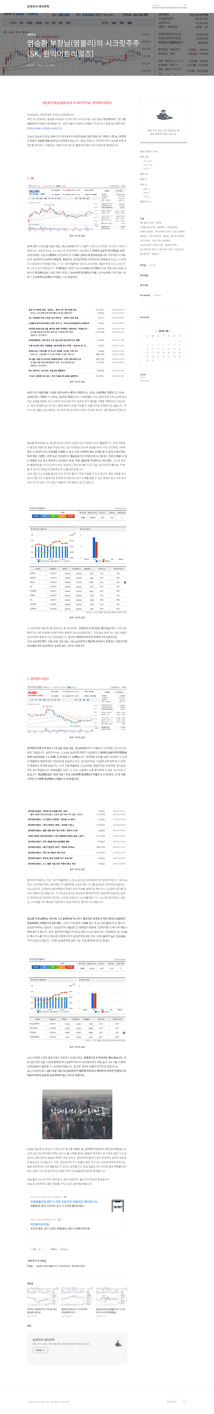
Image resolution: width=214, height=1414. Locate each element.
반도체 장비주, (155, 235)
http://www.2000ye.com (43, 1219)
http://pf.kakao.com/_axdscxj (46, 1197)
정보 (144, 173)
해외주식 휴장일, (178, 235)
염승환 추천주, (171, 244)
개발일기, (156, 253)
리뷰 (143, 184)
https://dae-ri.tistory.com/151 (44, 127)
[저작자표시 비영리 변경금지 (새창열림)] (64, 1249)
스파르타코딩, (172, 227)
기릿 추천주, (145, 240)
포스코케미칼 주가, (148, 249)
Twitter (157, 295)
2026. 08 (163, 331)
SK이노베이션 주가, (163, 231)
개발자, (158, 222)
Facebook (145, 295)
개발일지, (144, 235)
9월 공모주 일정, (147, 222)
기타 (146, 168)
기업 (147, 164)
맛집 (146, 196)
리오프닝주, (179, 249)
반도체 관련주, (179, 231)
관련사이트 (171, 1401)
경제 (144, 156)
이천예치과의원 (39, 1224)
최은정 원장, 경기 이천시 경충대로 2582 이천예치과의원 (60, 1228)
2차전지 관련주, (147, 231)
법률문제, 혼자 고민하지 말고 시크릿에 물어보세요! (57, 1205)
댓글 (29, 1325)
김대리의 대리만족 (38, 6)
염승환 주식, (145, 253)
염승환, (166, 235)
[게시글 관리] (43, 1249)
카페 (146, 192)
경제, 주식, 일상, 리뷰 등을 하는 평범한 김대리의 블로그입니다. (61, 1343)
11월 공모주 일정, (165, 249)
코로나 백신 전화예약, (161, 240)
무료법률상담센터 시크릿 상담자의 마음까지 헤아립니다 (63, 1201)
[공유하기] (39, 1249)
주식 (147, 161)
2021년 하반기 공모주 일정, (152, 244)
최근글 (143, 265)
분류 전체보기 (149, 151)
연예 (143, 179)
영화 (146, 188)
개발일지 (145, 201)
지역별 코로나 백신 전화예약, (152, 227)
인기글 (152, 265)
